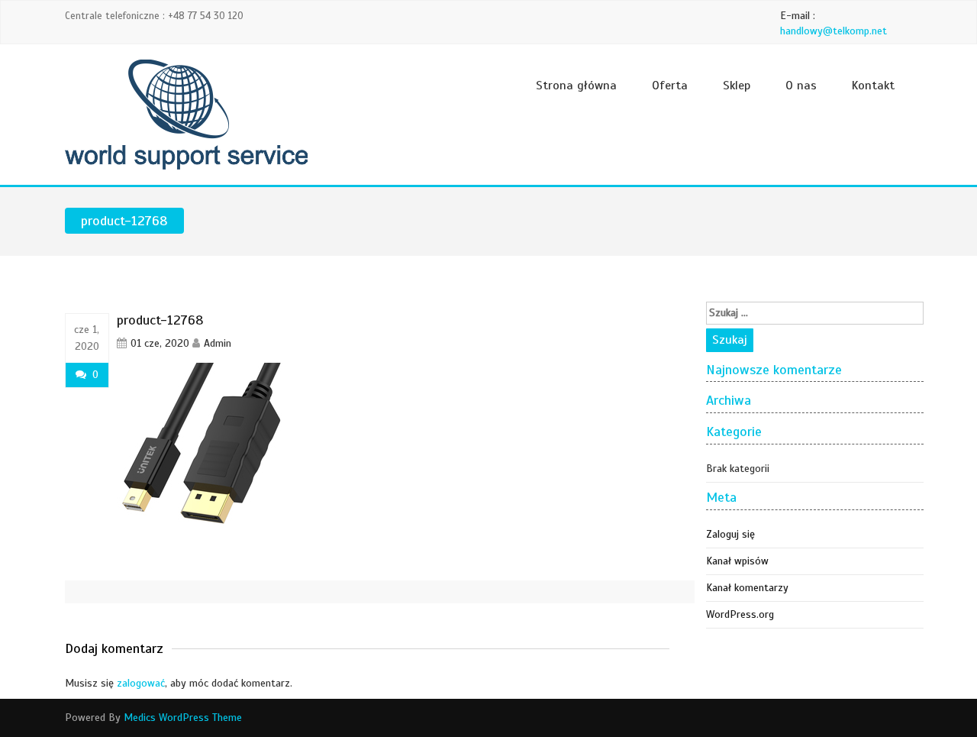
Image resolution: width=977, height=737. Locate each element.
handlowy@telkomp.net (833, 30)
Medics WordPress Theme (183, 717)
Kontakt (873, 85)
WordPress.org (740, 614)
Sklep (736, 85)
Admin (217, 343)
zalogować (141, 683)
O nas (801, 85)
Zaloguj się (730, 534)
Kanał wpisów (737, 560)
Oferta (670, 85)
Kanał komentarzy (747, 587)
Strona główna (576, 85)
